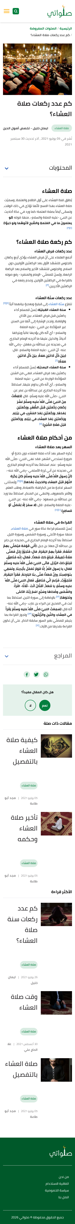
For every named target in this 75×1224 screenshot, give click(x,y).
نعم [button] (45, 705)
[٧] (40, 423)
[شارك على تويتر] (36, 674)
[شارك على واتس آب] (46, 674)
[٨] (21, 481)
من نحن (64, 1177)
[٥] (4, 303)
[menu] (6, 11)
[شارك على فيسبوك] (27, 674)
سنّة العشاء (56, 304)
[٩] (18, 481)
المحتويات (60, 167)
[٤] (7, 303)
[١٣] (30, 613)
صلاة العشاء (62, 128)
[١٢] (58, 596)
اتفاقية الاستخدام (57, 1183)
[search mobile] (16, 11)
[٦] (56, 360)
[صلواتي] (59, 11)
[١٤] (37, 625)
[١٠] (59, 509)
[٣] (47, 285)
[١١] (56, 509)
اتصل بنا (63, 1197)
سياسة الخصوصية (57, 1190)
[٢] (68, 227)
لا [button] (30, 705)
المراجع (63, 655)
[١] (71, 227)
